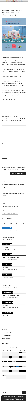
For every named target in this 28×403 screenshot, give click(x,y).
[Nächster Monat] (24, 347)
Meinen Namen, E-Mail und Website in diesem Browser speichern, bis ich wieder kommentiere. (13, 168)
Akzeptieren (19, 399)
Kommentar (5, 124)
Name (4, 143)
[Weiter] (23, 223)
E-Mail (4, 151)
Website (4, 158)
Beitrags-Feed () (7, 332)
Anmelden (4, 329)
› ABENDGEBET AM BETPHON (10, 214)
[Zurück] (4, 223)
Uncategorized (9, 110)
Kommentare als (7, 335)
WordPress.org (6, 338)
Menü (14, 4)
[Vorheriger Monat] (4, 347)
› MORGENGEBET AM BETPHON (10, 206)
